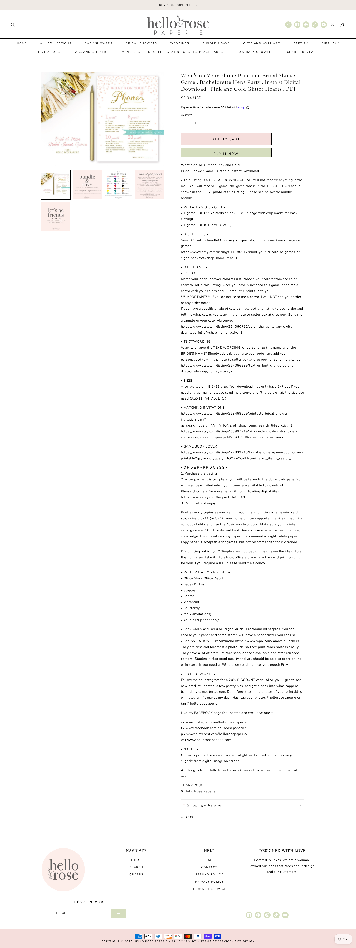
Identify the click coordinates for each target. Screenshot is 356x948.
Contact (209, 867)
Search (136, 867)
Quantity (186, 115)
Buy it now (226, 154)
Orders (136, 875)
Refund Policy (209, 875)
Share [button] (190, 817)
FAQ (209, 860)
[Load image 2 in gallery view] (87, 185)
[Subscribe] (118, 913)
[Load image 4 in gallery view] (149, 185)
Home (136, 860)
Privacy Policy (209, 882)
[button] (12, 24)
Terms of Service (209, 889)
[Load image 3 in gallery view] (118, 185)
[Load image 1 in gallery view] (55, 185)
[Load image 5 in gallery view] (55, 216)
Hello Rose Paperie (151, 941)
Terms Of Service (216, 941)
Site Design (245, 941)
